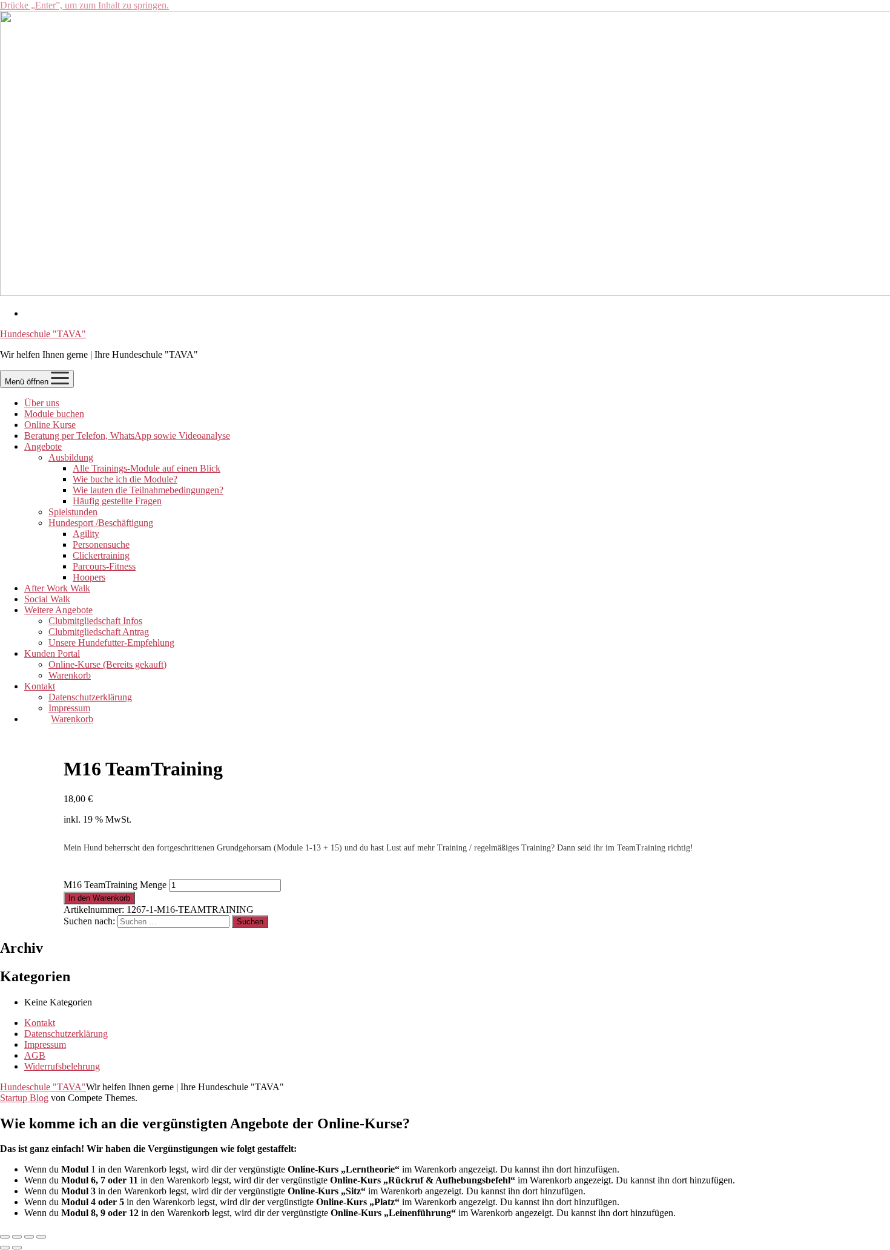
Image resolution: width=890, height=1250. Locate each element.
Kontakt (39, 686)
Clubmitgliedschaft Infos (95, 621)
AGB (34, 1055)
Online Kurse (50, 424)
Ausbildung (70, 457)
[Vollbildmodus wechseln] (17, 1236)
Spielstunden (72, 512)
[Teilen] (29, 1236)
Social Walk (47, 599)
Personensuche (101, 544)
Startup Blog (24, 1098)
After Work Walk (57, 588)
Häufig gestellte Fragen (117, 501)
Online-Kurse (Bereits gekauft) (107, 664)
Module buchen (54, 414)
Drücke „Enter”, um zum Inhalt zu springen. (84, 5)
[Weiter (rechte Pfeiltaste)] (17, 1247)
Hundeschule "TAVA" (43, 334)
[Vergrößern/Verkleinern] (5, 1236)
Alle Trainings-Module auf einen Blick (146, 468)
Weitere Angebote (58, 610)
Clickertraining (101, 555)
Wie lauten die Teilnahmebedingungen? (148, 490)
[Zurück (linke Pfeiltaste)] (5, 1247)
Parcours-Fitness (104, 566)
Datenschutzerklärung (90, 697)
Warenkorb (69, 675)
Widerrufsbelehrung (62, 1066)
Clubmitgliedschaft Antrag (98, 632)
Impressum (69, 708)
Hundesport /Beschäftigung (100, 523)
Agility (86, 533)
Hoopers (89, 577)
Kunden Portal (52, 653)
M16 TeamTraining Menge (115, 885)
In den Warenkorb (99, 898)
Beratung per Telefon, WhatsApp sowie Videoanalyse (127, 435)
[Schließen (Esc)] (41, 1236)
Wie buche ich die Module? (125, 479)
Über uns (41, 403)
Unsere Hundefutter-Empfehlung (111, 642)
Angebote (43, 446)
